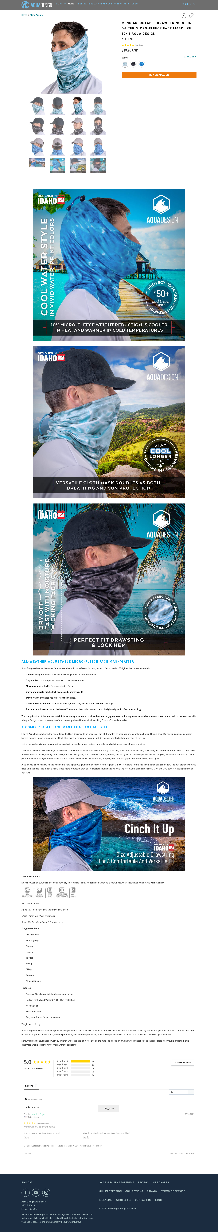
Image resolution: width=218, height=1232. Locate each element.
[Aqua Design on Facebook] (26, 1193)
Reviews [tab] (29, 1085)
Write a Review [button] (184, 1062)
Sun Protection (110, 1191)
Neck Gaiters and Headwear (94, 4)
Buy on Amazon (159, 74)
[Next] (192, 15)
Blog (135, 4)
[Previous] (184, 15)
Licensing (106, 1200)
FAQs (158, 1200)
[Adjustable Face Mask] (109, 870)
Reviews (143, 1182)
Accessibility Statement (116, 1182)
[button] (187, 1153)
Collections (134, 1191)
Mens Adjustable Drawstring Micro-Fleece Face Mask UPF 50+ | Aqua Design (58, 1145)
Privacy (152, 1191)
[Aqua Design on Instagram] (47, 1193)
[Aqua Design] (37, 5)
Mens (71, 4)
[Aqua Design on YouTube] (37, 1193)
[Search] (194, 3)
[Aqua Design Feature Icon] (49, 897)
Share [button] (29, 1153)
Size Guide (189, 56)
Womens (61, 4)
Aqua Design (113, 1208)
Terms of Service (173, 1191)
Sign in (186, 4)
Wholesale (123, 1200)
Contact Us (143, 1200)
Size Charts (122, 4)
